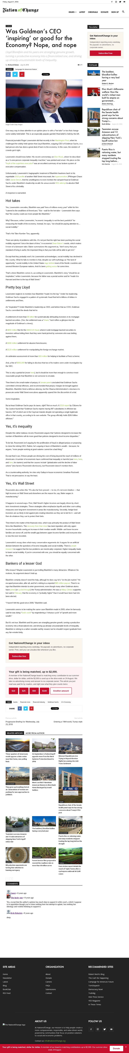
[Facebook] (112, 2)
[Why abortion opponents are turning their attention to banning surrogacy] (17, 855)
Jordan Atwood (107, 144)
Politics (35, 825)
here (32, 373)
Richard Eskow (13, 65)
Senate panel (45, 382)
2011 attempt (60, 183)
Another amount (61, 691)
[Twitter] (120, 2)
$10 (13, 691)
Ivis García (106, 164)
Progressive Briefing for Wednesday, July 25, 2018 (22, 723)
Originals (93, 12)
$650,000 (20, 363)
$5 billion (30, 317)
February (18, 593)
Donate (104, 12)
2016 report (64, 405)
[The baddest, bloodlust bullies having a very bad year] (44, 821)
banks (15, 702)
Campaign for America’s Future (26, 69)
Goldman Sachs (53, 702)
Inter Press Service (96, 997)
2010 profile (19, 176)
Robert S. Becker (108, 83)
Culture (8, 26)
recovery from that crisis (37, 526)
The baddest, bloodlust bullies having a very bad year (110, 76)
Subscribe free (19, 656)
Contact (49, 993)
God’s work (26, 613)
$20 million (43, 356)
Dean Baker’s (58, 243)
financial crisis (25, 702)
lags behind (49, 263)
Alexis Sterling (107, 104)
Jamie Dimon (15, 180)
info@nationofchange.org (55, 1041)
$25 (23, 691)
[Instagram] (116, 2)
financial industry (39, 702)
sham (46, 320)
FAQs (48, 985)
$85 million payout (62, 583)
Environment (10, 751)
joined (12, 590)
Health (61, 802)
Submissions (51, 989)
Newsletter (7, 978)
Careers (49, 982)
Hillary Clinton (66, 590)
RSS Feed (6, 993)
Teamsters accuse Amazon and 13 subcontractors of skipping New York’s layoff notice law (111, 135)
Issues (71, 12)
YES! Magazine (94, 1000)
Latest (82, 12)
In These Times (94, 1004)
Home (5, 974)
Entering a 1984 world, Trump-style (68, 722)
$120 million (12, 350)
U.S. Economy (66, 702)
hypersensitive (61, 176)
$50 (34, 691)
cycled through (24, 590)
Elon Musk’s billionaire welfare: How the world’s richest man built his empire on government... (112, 95)
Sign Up (115, 12)
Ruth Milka (106, 124)
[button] (123, 12)
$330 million (12, 343)
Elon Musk (58, 157)
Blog (5, 985)
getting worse (51, 266)
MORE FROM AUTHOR (35, 733)
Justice (35, 751)
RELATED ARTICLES (15, 733)
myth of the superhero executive (19, 163)
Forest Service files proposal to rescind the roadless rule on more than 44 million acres (44, 863)
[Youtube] (124, 2)
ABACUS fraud (32, 330)
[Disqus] (44, 920)
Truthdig (91, 993)
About (48, 974)
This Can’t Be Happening (98, 978)
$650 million (12, 330)
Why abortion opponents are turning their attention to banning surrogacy (16, 867)
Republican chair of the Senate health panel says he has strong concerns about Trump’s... (112, 115)
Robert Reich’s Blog (96, 974)
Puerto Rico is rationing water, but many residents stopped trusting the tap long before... (111, 155)
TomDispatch (94, 985)
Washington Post (62, 140)
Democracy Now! (95, 989)
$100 (44, 691)
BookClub (7, 989)
